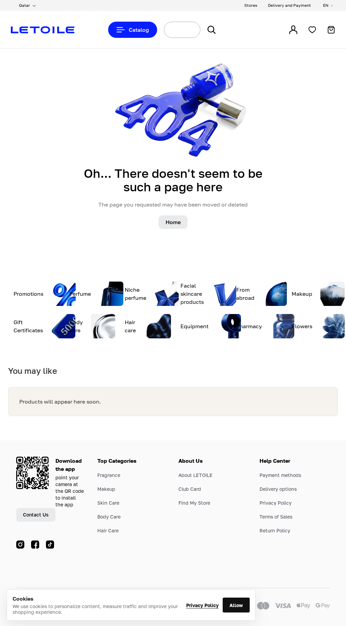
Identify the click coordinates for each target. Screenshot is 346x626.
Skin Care (108, 503)
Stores (250, 5)
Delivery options (278, 489)
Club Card (189, 489)
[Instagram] (20, 544)
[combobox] (169, 30)
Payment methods (280, 475)
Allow (236, 605)
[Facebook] (35, 544)
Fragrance (108, 475)
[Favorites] (312, 30)
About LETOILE (195, 475)
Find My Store (194, 503)
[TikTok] (50, 544)
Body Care (109, 517)
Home (173, 222)
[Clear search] (187, 30)
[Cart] (331, 30)
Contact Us (36, 514)
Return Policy (275, 530)
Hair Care (108, 530)
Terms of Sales (276, 517)
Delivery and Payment (289, 5)
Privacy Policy (202, 605)
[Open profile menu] (293, 30)
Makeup (106, 489)
